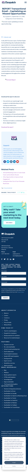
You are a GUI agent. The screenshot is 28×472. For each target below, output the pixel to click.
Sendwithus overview (9, 363)
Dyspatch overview (9, 344)
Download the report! (7, 127)
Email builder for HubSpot (10, 405)
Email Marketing (18, 18)
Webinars (6, 372)
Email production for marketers (12, 335)
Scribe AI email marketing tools (12, 349)
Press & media (7, 322)
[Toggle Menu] (25, 2)
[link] (2, 259)
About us (6, 313)
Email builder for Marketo (10, 402)
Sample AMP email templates (11, 356)
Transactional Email (8, 188)
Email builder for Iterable (10, 393)
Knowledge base (8, 379)
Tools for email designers (10, 331)
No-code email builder (9, 347)
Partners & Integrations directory (12, 389)
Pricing (6, 320)
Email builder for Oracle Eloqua (12, 407)
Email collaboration (9, 351)
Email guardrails (8, 358)
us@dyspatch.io (16, 253)
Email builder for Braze (9, 391)
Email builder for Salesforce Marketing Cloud (15, 395)
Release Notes (7, 324)
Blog (5, 370)
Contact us (7, 318)
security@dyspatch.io (18, 255)
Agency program (8, 365)
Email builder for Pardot (10, 398)
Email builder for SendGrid (10, 400)
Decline (14, 466)
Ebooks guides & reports (10, 375)
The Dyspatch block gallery (11, 384)
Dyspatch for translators (10, 333)
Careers (6, 315)
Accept (14, 462)
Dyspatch (8, 2)
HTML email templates (9, 377)
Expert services (8, 361)
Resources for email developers (12, 338)
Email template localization (11, 354)
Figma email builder (9, 382)
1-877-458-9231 (5, 253)
